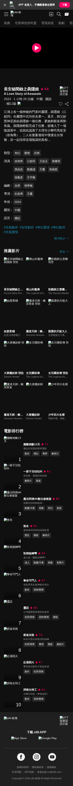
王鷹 (42, 169)
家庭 (38, 480)
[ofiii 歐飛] (17, 14)
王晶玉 (44, 161)
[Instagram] (36, 757)
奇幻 (17, 153)
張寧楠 (28, 185)
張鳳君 (19, 177)
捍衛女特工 (30, 689)
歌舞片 (60, 562)
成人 (27, 562)
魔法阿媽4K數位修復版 (37, 498)
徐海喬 (19, 161)
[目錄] (6, 14)
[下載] (51, 14)
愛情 (27, 153)
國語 (48, 99)
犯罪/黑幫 (30, 617)
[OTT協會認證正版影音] (64, 91)
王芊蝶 (31, 177)
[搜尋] (59, 14)
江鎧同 (31, 161)
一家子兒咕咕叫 (32, 471)
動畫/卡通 (30, 508)
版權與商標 (23, 767)
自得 (17, 185)
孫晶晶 (19, 169)
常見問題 (16, 772)
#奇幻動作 (58, 227)
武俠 (37, 153)
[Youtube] (52, 757)
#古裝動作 (11, 227)
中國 (39, 99)
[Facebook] (21, 757)
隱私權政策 (38, 767)
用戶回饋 (29, 772)
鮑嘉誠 (31, 169)
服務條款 (51, 767)
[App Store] (23, 740)
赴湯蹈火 (28, 662)
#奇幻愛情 (42, 227)
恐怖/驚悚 (39, 589)
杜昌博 (19, 193)
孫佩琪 (56, 161)
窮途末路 (28, 634)
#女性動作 (27, 227)
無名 (26, 525)
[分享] (66, 104)
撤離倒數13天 (31, 444)
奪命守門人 (30, 580)
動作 (27, 453)
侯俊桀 (53, 169)
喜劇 (41, 508)
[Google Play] (50, 740)
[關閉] (5, 5)
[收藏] (60, 104)
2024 (7, 99)
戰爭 (45, 453)
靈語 (26, 607)
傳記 (36, 453)
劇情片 (55, 453)
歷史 (27, 535)
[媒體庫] (66, 14)
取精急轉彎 (30, 553)
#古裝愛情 (11, 232)
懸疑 (36, 535)
